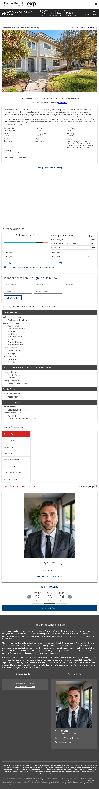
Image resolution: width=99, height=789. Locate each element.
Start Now (62, 102)
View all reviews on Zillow (25, 687)
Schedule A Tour (48, 608)
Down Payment (56, 253)
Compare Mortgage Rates (42, 267)
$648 (93, 239)
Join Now (11, 298)
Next (70, 597)
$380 (93, 247)
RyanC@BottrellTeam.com (70, 738)
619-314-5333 (50, 570)
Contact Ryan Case (51, 576)
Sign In (37, 278)
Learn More (83, 27)
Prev (29, 597)
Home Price (8, 253)
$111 (93, 243)
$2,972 (92, 235)
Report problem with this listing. (49, 168)
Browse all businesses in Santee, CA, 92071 (19, 486)
